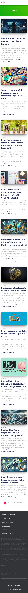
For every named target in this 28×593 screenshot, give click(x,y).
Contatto (4, 530)
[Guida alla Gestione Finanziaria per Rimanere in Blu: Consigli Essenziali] (14, 367)
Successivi (19, 502)
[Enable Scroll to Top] (25, 590)
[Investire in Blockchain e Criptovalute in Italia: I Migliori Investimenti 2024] (14, 226)
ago (13, 61)
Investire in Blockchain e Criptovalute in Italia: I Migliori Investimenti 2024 (14, 242)
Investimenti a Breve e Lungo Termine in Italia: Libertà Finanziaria (12, 480)
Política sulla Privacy (8, 515)
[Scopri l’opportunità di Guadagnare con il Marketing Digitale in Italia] (14, 76)
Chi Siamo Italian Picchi (8, 533)
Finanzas (3, 36)
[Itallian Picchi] (7, 3)
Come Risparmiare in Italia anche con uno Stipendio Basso (14, 334)
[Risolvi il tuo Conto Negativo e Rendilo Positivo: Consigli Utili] (14, 417)
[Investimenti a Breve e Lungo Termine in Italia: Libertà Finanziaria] (14, 464)
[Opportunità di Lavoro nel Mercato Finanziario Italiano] (14, 26)
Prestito (10, 585)
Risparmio (17, 585)
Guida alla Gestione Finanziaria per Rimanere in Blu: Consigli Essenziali (13, 384)
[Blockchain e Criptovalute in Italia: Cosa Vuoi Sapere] (14, 274)
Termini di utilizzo (7, 518)
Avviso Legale (6, 526)
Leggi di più (18, 59)
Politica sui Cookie (7, 522)
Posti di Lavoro (13, 581)
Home (5, 581)
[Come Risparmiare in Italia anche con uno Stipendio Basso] (14, 318)
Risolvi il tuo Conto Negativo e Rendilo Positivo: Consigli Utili (12, 433)
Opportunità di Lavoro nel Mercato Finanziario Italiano (13, 41)
